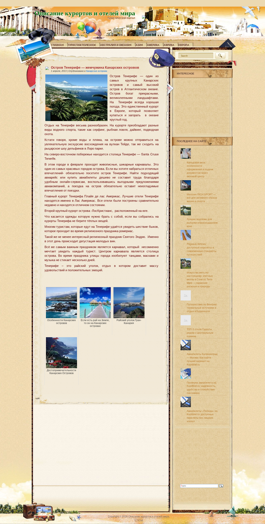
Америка (153, 45)
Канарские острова (96, 71)
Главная (57, 45)
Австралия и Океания (115, 45)
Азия (139, 45)
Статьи (139, 520)
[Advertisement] (93, 279)
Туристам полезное (82, 45)
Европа (183, 45)
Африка (169, 45)
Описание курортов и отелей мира (84, 13)
